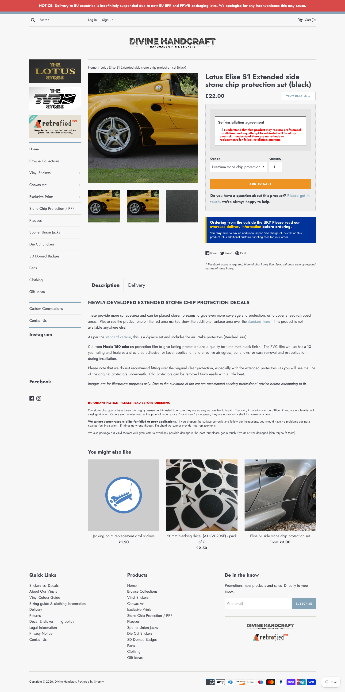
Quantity (275, 158)
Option (215, 158)
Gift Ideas (37, 291)
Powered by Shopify (91, 681)
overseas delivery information (235, 226)
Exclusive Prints (55, 196)
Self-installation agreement (241, 122)
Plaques (35, 220)
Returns (35, 615)
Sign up (107, 19)
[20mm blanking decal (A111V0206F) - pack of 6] (201, 495)
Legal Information (43, 627)
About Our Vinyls (43, 591)
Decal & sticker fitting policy (51, 621)
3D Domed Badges (44, 256)
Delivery (136, 285)
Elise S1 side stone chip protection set (280, 536)
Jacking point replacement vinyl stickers (123, 536)
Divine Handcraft (65, 681)
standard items (259, 321)
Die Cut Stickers (41, 244)
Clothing (36, 280)
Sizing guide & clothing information (57, 603)
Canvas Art (55, 184)
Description (106, 285)
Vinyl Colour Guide (44, 597)
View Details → (298, 96)
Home (34, 149)
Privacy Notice (40, 633)
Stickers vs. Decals (43, 585)
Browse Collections (44, 161)
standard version (118, 337)
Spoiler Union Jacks (44, 232)
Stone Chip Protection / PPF (51, 208)
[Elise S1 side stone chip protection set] (280, 495)
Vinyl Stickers (55, 172)
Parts (33, 268)
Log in (92, 19)
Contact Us (37, 320)
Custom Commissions (46, 308)
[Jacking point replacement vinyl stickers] (123, 495)
